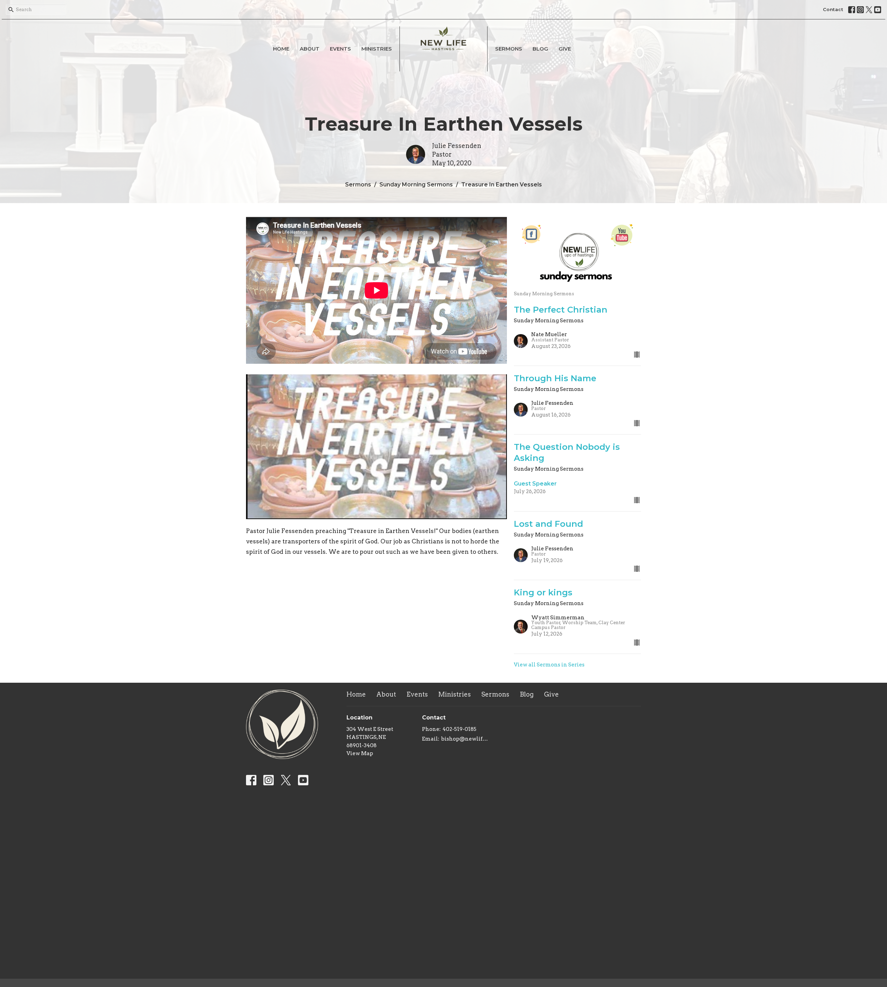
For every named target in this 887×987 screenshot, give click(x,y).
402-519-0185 (459, 729)
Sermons (508, 48)
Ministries (376, 48)
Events (340, 48)
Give (565, 48)
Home (281, 48)
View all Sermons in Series (549, 665)
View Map (359, 753)
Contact (833, 9)
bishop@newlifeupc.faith (466, 739)
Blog (540, 48)
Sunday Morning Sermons (416, 184)
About (309, 48)
